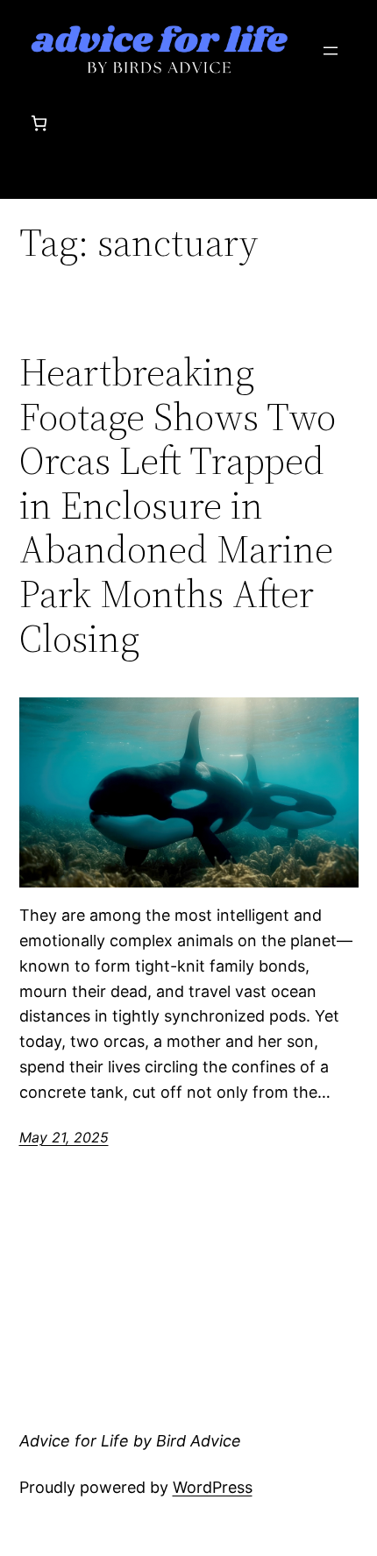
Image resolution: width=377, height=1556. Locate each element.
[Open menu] (330, 50)
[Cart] (39, 123)
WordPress (213, 1487)
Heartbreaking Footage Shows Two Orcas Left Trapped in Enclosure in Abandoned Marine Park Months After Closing (177, 505)
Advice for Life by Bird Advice (130, 1441)
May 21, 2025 (64, 1137)
